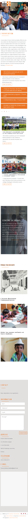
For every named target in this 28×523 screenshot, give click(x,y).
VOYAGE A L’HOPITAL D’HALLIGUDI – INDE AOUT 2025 (15, 106)
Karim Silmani (9, 515)
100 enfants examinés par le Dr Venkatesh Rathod (13, 73)
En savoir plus (9, 65)
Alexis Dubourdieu (13, 517)
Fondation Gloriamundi (14, 513)
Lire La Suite (7, 143)
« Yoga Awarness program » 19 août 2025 (14, 95)
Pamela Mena (22, 515)
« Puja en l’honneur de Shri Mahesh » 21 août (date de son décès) (14, 89)
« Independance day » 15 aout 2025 (14, 100)
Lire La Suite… (7, 84)
